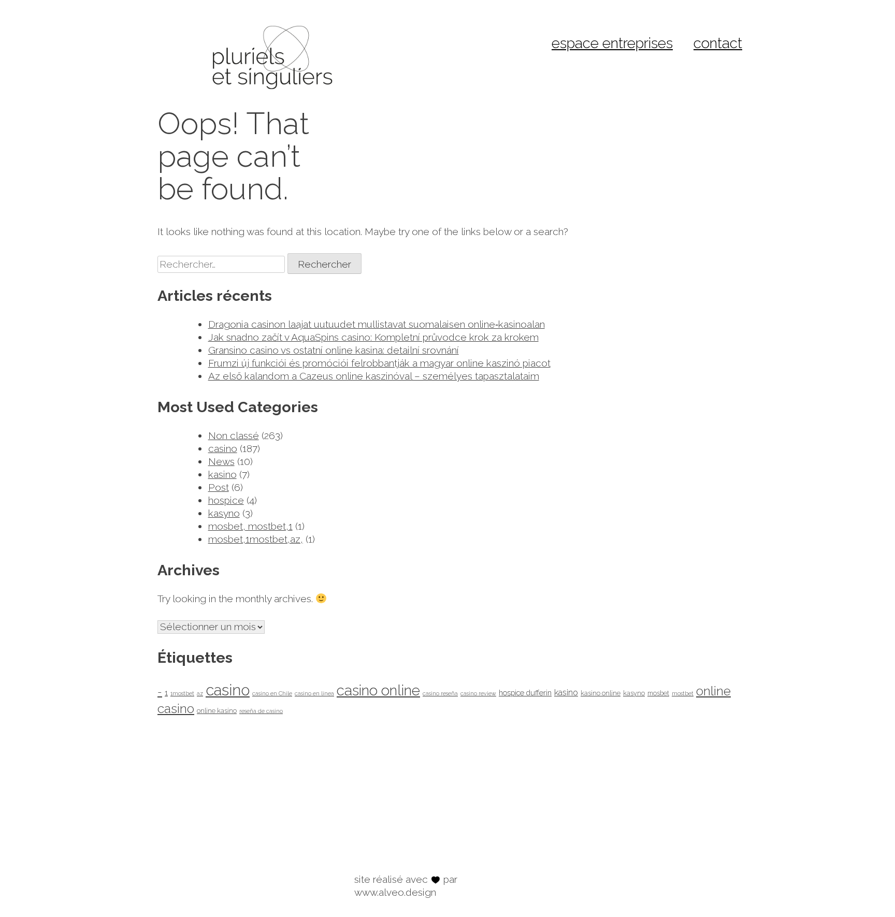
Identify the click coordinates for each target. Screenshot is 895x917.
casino (222, 448)
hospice (226, 500)
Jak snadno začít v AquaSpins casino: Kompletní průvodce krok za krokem (373, 337)
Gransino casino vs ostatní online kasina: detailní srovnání (333, 350)
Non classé (233, 435)
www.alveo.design (395, 892)
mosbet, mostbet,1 (250, 526)
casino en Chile (272, 693)
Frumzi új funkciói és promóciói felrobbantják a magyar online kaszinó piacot (379, 363)
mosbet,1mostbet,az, (255, 539)
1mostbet (182, 693)
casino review (478, 693)
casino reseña (440, 693)
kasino (222, 474)
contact (718, 43)
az (200, 693)
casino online (378, 690)
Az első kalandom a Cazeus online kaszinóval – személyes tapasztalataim (373, 376)
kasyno (224, 513)
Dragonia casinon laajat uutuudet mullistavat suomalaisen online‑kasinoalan (376, 324)
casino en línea (314, 693)
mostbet (683, 693)
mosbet (658, 693)
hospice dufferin (525, 692)
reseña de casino (261, 711)
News (221, 461)
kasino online (600, 693)
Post (218, 487)
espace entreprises (612, 43)
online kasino (217, 711)
